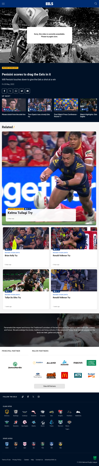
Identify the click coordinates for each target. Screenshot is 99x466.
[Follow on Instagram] (39, 397)
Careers (26, 460)
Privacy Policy (16, 460)
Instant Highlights (10, 68)
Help (32, 460)
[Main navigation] (3, 3)
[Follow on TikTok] (23, 397)
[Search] (95, 3)
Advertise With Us (50, 460)
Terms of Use (6, 460)
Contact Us (39, 460)
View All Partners (49, 386)
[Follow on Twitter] (33, 397)
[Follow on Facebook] (28, 397)
